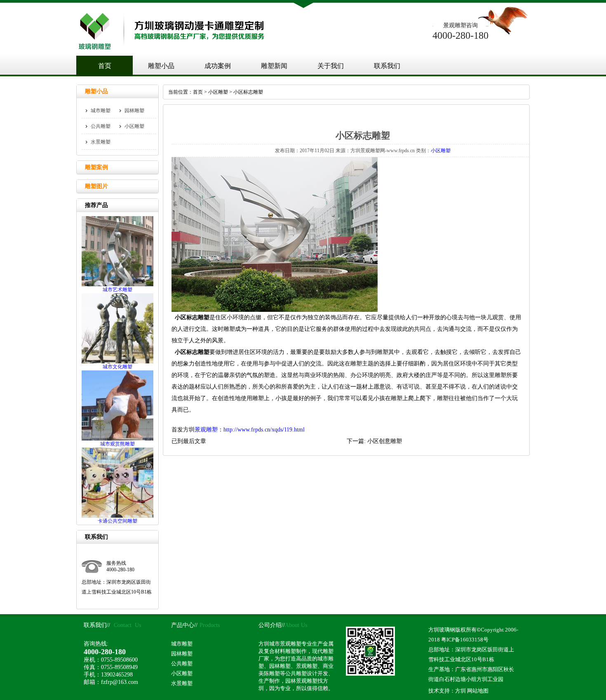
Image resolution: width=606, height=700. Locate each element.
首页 (104, 65)
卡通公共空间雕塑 (117, 521)
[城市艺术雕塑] (117, 285)
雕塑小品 (161, 65)
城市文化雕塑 (117, 367)
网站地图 (478, 691)
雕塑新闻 (274, 65)
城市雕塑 (100, 110)
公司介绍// (271, 625)
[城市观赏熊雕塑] (117, 439)
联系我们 (387, 65)
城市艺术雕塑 (117, 289)
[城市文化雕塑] (117, 362)
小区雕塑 (218, 92)
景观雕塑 (206, 430)
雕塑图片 (96, 186)
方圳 (460, 691)
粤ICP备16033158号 (465, 639)
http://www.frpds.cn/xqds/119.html (264, 430)
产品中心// (184, 625)
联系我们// (97, 625)
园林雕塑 (134, 110)
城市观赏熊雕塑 (117, 444)
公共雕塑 (100, 126)
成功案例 (217, 65)
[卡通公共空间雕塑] (117, 516)
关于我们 (330, 65)
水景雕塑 (100, 142)
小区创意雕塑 (384, 441)
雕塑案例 (96, 167)
